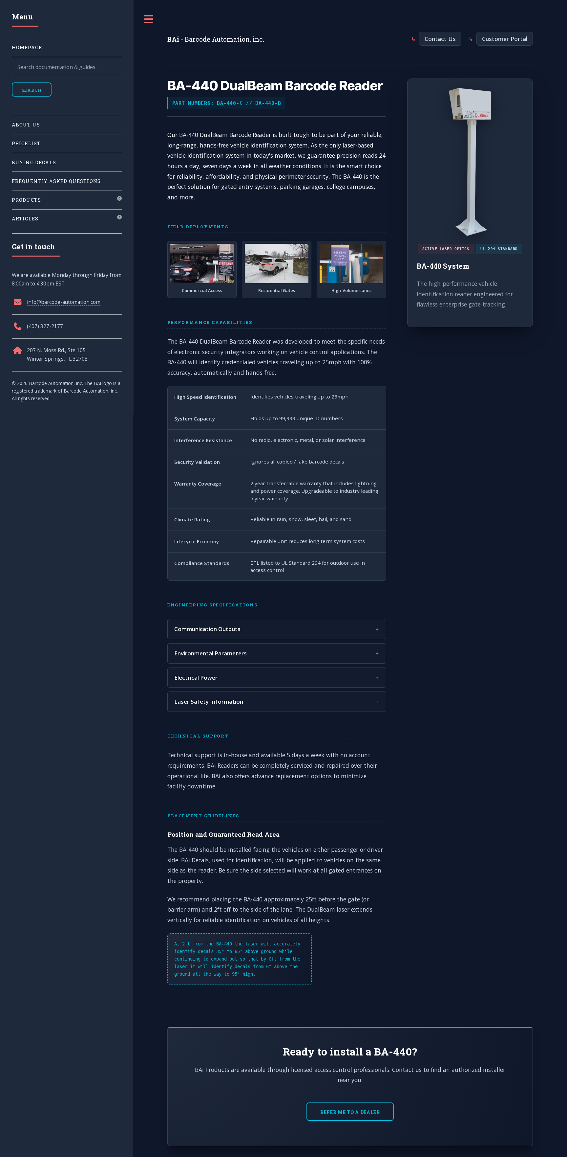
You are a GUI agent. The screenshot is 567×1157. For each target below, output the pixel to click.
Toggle (149, 19)
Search (32, 90)
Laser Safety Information (208, 701)
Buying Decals (34, 162)
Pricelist (26, 143)
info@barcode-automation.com (63, 302)
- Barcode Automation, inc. (215, 39)
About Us (26, 125)
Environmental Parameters (210, 653)
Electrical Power (196, 677)
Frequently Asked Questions (56, 181)
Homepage (27, 47)
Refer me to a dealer (350, 1112)
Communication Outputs (207, 629)
